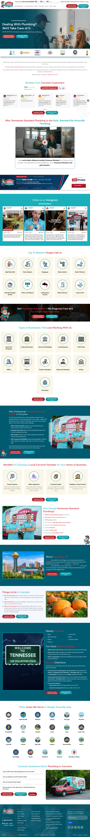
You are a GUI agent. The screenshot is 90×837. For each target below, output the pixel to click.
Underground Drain (35, 818)
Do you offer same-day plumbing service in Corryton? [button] (18, 771)
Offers (35, 6)
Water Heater (20, 823)
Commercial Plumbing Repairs (53, 811)
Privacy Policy (52, 834)
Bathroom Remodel (36, 811)
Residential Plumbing (18, 6)
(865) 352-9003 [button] (22, 36)
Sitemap (36, 834)
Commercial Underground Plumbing (54, 816)
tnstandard (9, 207)
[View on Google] (4, 96)
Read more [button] (6, 105)
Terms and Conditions (43, 834)
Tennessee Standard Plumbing (13, 67)
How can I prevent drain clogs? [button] (12, 782)
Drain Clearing (20, 814)
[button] (2, 100)
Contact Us (85, 834)
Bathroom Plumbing (36, 820)
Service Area (41, 6)
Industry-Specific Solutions (52, 828)
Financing (75, 834)
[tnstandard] (5, 208)
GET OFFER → (78, 185)
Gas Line (19, 818)
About (46, 6)
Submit (70, 822)
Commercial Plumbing (28, 6)
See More (32, 794)
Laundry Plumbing (21, 827)
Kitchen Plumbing (35, 816)
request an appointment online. (50, 74)
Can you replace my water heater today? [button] (15, 777)
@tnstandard (45, 203)
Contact (50, 6)
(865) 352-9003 (83, 6)
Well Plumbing (20, 830)
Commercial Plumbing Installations (54, 814)
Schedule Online (72, 6)
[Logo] (7, 4)
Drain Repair (20, 811)
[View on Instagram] (21, 208)
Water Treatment (35, 814)
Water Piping (20, 816)
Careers (54, 6)
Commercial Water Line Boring (53, 822)
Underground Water (22, 820)
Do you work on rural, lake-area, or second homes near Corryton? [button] (19, 788)
